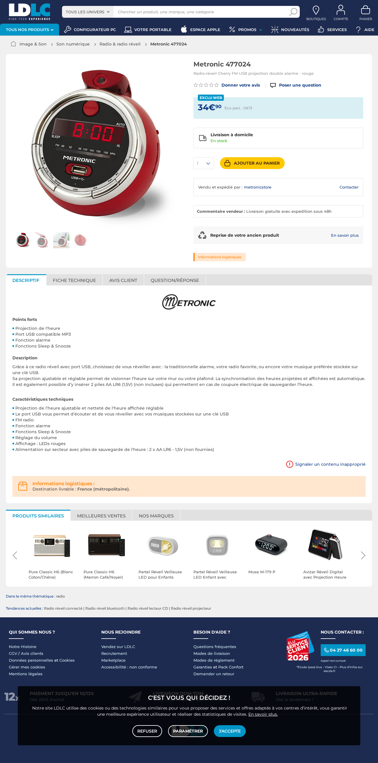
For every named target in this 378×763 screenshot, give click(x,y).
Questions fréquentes (214, 646)
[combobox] (87, 12)
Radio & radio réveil (120, 44)
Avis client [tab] (123, 280)
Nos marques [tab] (156, 516)
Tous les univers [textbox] (85, 11)
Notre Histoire (22, 646)
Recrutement (114, 653)
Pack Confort (230, 667)
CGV (13, 653)
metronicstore (257, 187)
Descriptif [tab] (26, 280)
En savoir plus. (263, 714)
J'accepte (230, 731)
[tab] (175, 279)
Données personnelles (31, 660)
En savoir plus (345, 235)
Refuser (147, 731)
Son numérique (73, 44)
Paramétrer (188, 731)
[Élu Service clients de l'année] (300, 659)
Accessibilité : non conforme (129, 667)
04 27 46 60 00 (346, 650)
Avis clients (32, 653)
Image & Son (33, 44)
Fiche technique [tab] (74, 280)
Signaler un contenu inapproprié (330, 464)
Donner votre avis (240, 85)
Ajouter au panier (257, 163)
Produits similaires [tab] (38, 516)
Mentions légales (26, 673)
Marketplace (113, 660)
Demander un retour (213, 673)
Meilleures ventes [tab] (101, 516)
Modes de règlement (213, 660)
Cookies (67, 660)
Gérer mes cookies (27, 667)
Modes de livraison (211, 653)
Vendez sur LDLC (118, 646)
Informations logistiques (219, 257)
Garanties (202, 667)
